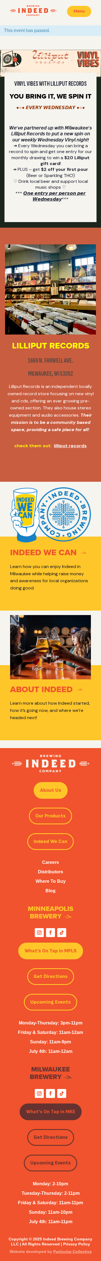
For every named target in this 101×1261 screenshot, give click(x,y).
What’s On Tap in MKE (50, 1112)
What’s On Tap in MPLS (51, 951)
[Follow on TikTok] (61, 932)
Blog (50, 890)
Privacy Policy (76, 1244)
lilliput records (70, 446)
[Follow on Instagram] (39, 932)
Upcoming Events (50, 1002)
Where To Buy (51, 881)
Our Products (50, 816)
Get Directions (51, 976)
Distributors (50, 871)
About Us (50, 790)
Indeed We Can (50, 841)
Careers (50, 862)
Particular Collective (72, 1251)
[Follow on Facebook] (50, 932)
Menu (79, 11)
